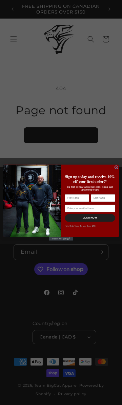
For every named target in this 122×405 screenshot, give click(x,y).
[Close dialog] (116, 167)
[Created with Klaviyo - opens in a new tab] (61, 239)
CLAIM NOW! (90, 218)
